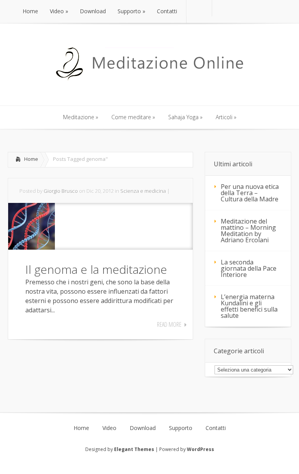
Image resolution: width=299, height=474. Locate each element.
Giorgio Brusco (61, 190)
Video (109, 428)
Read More (169, 324)
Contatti (216, 428)
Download (143, 428)
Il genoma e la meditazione (96, 269)
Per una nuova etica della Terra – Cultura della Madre (250, 192)
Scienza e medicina (143, 190)
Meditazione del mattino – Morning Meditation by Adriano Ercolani (248, 230)
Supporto (180, 428)
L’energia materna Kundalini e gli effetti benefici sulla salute (249, 306)
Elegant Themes (134, 449)
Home (31, 158)
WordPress (200, 449)
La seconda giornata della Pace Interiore (248, 268)
